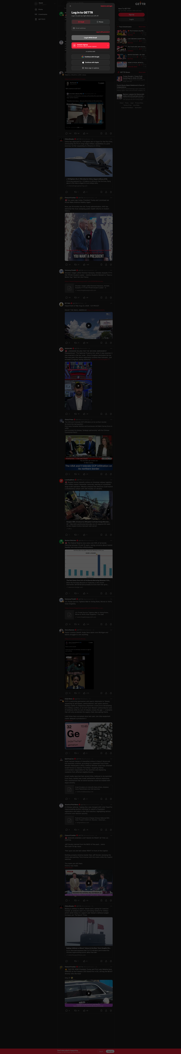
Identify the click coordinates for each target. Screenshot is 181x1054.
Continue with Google (92, 57)
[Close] (70, 6)
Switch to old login (106, 6)
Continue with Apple (92, 62)
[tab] (81, 22)
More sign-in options (92, 68)
